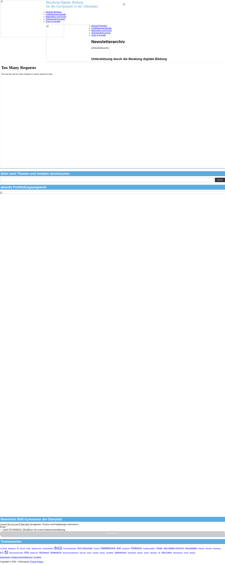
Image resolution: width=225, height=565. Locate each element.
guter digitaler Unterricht (174, 548)
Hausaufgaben (191, 548)
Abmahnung (12, 548)
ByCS (58, 548)
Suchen (220, 180)
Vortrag (186, 552)
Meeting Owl (34, 552)
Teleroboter (153, 552)
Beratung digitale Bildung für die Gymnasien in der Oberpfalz (72, 4)
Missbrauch (44, 552)
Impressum (5, 557)
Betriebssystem (37, 548)
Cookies (37, 557)
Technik (146, 552)
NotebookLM (55, 552)
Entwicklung (126, 548)
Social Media (132, 552)
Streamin (140, 552)
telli (159, 552)
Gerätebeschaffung (149, 548)
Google (159, 548)
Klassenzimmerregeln (16, 552)
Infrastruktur (217, 548)
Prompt (89, 552)
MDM (26, 552)
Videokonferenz (178, 552)
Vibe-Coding (166, 552)
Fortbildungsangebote (56, 14)
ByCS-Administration (69, 548)
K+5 (2, 552)
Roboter (102, 552)
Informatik (208, 548)
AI (18, 548)
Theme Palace (36, 562)
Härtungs (201, 548)
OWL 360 (83, 552)
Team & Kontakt (53, 21)
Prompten (96, 552)
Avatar (28, 548)
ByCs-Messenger (85, 548)
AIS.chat (22, 548)
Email (2, 527)
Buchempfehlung (48, 548)
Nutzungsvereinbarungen (71, 552)
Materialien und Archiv (56, 17)
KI (6, 552)
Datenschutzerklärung (22, 557)
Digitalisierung (108, 548)
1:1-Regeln (3, 548)
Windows (192, 552)
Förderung (136, 548)
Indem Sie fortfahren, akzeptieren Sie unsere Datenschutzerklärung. (34, 530)
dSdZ (118, 548)
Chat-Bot (96, 548)
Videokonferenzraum (55, 19)
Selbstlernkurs (120, 552)
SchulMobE (109, 552)
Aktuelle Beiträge (54, 12)
